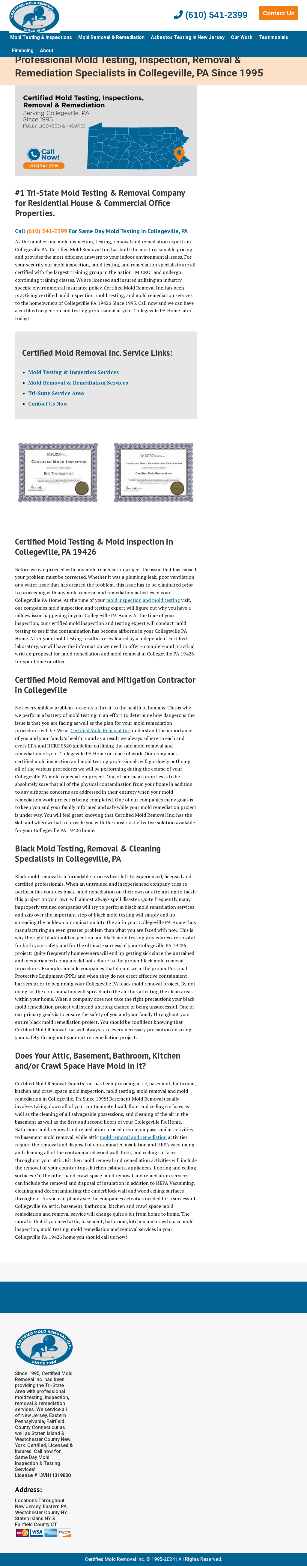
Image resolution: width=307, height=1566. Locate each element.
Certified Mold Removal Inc (100, 730)
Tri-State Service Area (56, 393)
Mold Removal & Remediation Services (78, 382)
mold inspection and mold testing (143, 600)
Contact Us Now (47, 403)
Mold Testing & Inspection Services (73, 372)
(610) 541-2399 (215, 15)
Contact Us (278, 13)
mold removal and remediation (133, 1137)
